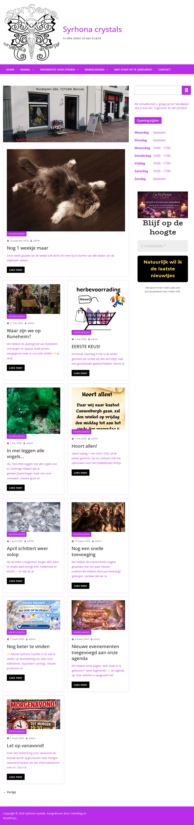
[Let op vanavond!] (33, 714)
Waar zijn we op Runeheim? (24, 333)
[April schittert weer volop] (33, 517)
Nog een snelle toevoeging (87, 551)
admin (36, 240)
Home (10, 69)
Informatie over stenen (57, 69)
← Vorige (9, 792)
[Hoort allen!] (98, 408)
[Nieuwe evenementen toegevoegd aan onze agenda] (98, 615)
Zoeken (186, 90)
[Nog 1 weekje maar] (66, 190)
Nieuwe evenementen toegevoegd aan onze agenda (95, 652)
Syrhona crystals (92, 29)
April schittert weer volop (27, 551)
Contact (164, 69)
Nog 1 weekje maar (27, 248)
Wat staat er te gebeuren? (133, 69)
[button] (32, 69)
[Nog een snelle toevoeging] (98, 517)
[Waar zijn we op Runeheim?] (33, 299)
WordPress (9, 818)
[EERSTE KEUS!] (98, 307)
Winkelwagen (94, 69)
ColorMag (76, 813)
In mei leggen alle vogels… (25, 453)
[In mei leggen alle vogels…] (33, 411)
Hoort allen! (84, 446)
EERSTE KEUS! (86, 346)
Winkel (25, 69)
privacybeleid (153, 291)
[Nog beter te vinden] (33, 615)
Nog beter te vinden (28, 646)
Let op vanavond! (25, 745)
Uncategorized (16, 234)
